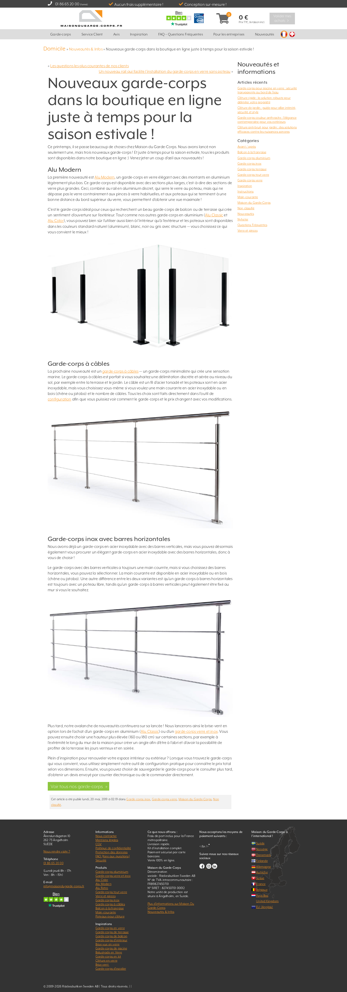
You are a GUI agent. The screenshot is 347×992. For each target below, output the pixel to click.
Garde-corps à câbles (110, 904)
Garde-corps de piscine (111, 948)
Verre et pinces (248, 230)
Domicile (54, 48)
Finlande (262, 861)
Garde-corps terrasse (252, 169)
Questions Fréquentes (252, 225)
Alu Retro (102, 888)
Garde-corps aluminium (254, 158)
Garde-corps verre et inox (113, 876)
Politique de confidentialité (113, 848)
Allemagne (263, 866)
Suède (260, 843)
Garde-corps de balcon (111, 936)
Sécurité (101, 860)
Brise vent (102, 964)
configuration (59, 399)
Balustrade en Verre (109, 952)
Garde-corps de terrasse (112, 932)
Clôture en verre (106, 960)
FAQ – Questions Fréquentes (180, 34)
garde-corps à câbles (120, 371)
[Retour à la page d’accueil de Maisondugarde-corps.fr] (91, 18)
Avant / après (247, 146)
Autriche (262, 872)
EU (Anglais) (264, 907)
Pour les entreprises (228, 34)
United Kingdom (267, 901)
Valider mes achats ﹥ (282, 18)
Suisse (260, 878)
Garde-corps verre (164, 799)
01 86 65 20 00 (67, 4)
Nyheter (243, 219)
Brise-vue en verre (108, 944)
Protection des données (112, 852)
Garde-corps (60, 34)
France (260, 884)
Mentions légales (107, 840)
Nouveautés (264, 34)
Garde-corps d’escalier (111, 968)
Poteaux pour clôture (110, 916)
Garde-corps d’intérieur (112, 940)
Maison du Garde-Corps (195, 799)
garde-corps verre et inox (196, 731)
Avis (116, 34)
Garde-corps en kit (108, 956)
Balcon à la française (252, 152)
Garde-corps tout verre (253, 175)
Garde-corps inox (138, 799)
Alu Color (56, 220)
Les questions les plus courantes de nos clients (89, 66)
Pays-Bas (262, 895)
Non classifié (246, 208)
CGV (99, 844)
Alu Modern (104, 177)
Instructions (246, 191)
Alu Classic (214, 215)
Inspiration (139, 34)
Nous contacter (106, 836)
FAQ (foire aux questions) (113, 856)
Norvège (261, 849)
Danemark (263, 855)
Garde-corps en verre (110, 928)
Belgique (261, 890)
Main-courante (248, 197)
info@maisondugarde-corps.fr (63, 886)
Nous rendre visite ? (56, 851)
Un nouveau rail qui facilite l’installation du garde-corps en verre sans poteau (165, 71)
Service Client (92, 34)
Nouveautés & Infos (86, 49)
